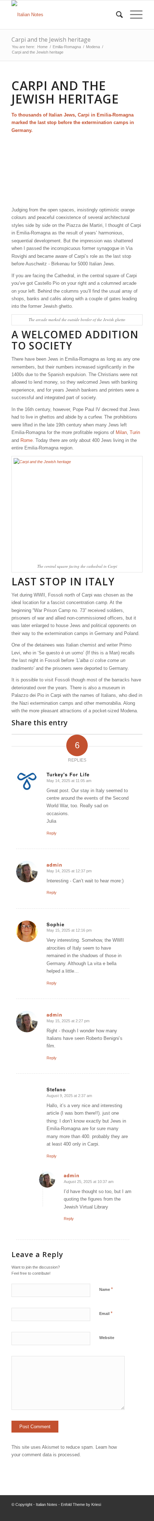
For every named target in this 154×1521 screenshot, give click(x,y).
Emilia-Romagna (115, 115)
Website (106, 1337)
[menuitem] (116, 14)
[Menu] (133, 14)
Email (105, 1313)
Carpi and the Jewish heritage (51, 40)
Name (106, 1289)
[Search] (116, 14)
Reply (52, 833)
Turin (135, 432)
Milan (121, 432)
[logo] (63, 14)
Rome (26, 440)
